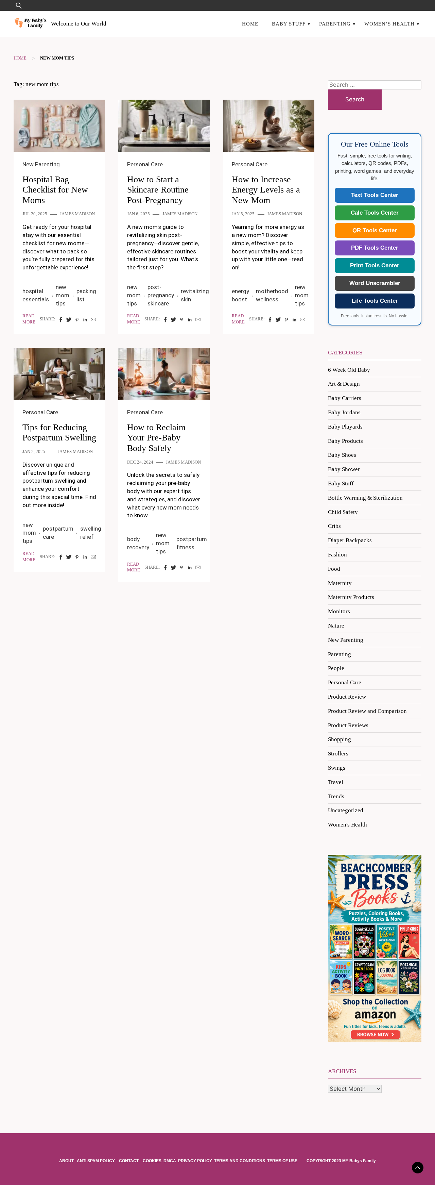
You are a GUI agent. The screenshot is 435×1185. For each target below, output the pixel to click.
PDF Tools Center (374, 248)
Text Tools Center (374, 195)
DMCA (169, 1160)
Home (250, 24)
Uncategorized (345, 810)
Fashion (337, 554)
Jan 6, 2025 (138, 214)
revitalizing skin (195, 295)
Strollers (338, 753)
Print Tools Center (374, 265)
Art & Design (344, 384)
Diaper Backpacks (350, 540)
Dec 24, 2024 (140, 462)
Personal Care (145, 164)
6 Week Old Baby (349, 370)
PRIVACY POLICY (195, 1160)
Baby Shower (344, 469)
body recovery (138, 543)
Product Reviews (348, 725)
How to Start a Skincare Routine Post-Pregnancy (158, 189)
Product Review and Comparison (367, 711)
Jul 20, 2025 (34, 214)
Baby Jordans (344, 412)
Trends (336, 796)
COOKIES (152, 1160)
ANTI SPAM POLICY (96, 1160)
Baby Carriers (344, 398)
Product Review (347, 697)
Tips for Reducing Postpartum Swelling (59, 432)
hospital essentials (35, 295)
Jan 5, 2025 (243, 214)
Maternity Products (351, 597)
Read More (28, 319)
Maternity (340, 583)
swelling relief (90, 532)
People (336, 668)
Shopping (339, 739)
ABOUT (67, 1160)
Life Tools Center (375, 301)
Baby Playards (345, 426)
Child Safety (343, 512)
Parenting (335, 24)
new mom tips (62, 295)
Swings (336, 768)
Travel (335, 782)
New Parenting (41, 164)
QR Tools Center (374, 230)
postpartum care (58, 532)
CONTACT (129, 1160)
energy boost (240, 295)
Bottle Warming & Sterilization (365, 498)
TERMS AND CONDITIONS (239, 1160)
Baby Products (345, 441)
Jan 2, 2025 (33, 451)
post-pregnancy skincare (160, 295)
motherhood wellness (272, 295)
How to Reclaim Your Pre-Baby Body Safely (156, 437)
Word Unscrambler (374, 283)
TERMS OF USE (282, 1160)
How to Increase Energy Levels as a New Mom (266, 189)
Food (334, 569)
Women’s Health (389, 24)
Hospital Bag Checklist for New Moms (55, 189)
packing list (86, 295)
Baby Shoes (342, 455)
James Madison (77, 214)
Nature (336, 625)
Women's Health (347, 824)
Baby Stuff (289, 24)
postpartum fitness (191, 543)
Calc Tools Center (375, 213)
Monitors (339, 611)
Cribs (334, 526)
